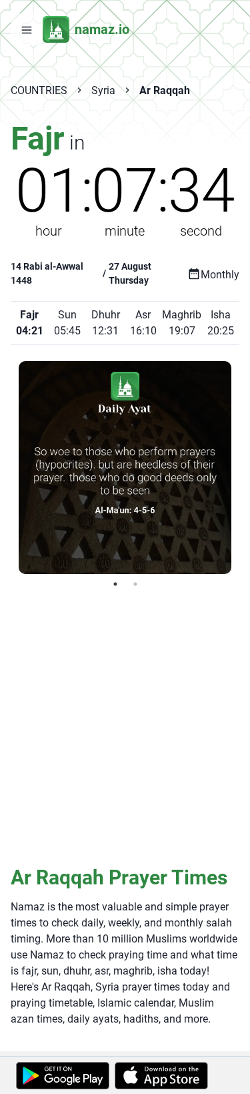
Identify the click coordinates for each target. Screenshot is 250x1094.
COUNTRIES (39, 90)
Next (241, 467)
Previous (8, 467)
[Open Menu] (27, 29)
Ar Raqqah (164, 90)
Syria (103, 90)
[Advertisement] (125, 726)
